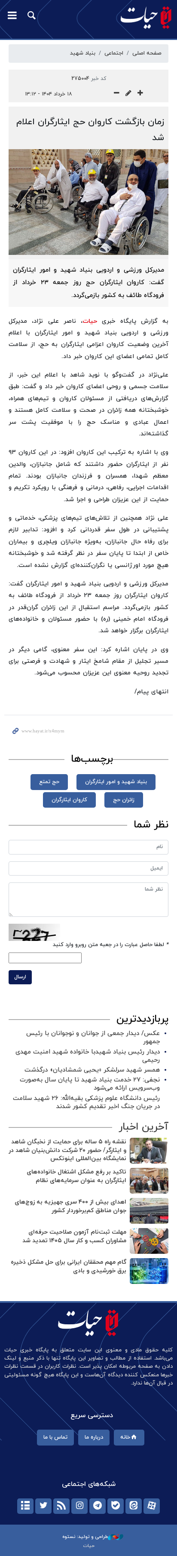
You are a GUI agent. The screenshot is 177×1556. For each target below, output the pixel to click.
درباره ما (94, 1437)
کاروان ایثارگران (69, 800)
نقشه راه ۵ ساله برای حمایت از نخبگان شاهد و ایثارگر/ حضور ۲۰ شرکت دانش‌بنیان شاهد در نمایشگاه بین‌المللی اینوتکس (67, 1150)
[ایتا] (133, 1506)
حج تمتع (49, 782)
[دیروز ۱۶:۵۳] (149, 1241)
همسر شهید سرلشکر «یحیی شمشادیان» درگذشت (92, 1070)
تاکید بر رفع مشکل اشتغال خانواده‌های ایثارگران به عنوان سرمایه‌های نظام (76, 1176)
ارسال (20, 977)
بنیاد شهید (82, 53)
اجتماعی (113, 53)
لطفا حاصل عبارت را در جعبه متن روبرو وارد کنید (110, 945)
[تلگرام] (97, 1506)
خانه (125, 1437)
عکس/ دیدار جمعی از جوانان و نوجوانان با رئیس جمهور (93, 1037)
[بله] (115, 1506)
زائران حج (123, 800)
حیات (89, 321)
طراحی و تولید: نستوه (85, 1536)
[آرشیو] (25, 1506)
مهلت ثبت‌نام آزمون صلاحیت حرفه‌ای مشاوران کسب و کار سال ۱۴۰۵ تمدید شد (74, 1236)
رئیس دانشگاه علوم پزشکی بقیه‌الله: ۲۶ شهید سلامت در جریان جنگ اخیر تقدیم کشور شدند (86, 1102)
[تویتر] (43, 1506)
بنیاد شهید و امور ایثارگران (116, 782)
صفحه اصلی (147, 53)
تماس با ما (55, 1437)
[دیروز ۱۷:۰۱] (149, 1211)
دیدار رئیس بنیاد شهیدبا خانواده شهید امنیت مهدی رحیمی (87, 1056)
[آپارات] (151, 1506)
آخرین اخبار (143, 1127)
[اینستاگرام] (79, 1506)
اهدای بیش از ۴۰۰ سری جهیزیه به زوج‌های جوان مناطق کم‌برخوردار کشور (70, 1206)
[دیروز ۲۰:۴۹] (149, 1151)
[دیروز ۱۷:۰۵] (149, 1181)
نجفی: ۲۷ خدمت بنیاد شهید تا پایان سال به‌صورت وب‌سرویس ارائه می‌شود (90, 1084)
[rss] (61, 1506)
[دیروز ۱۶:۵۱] (149, 1271)
